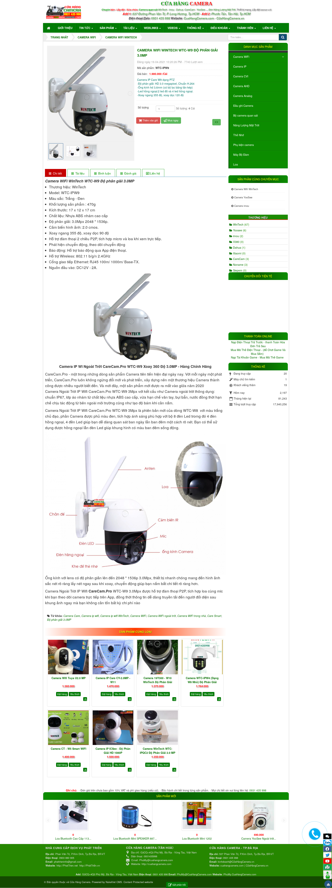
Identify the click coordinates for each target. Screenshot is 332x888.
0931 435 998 (160, 18)
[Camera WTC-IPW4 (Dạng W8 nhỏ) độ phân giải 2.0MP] (202, 657)
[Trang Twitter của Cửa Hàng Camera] (327, 854)
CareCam (190, 9)
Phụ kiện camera (243, 145)
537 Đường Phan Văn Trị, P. (150, 14)
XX (216, 122)
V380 (238, 242)
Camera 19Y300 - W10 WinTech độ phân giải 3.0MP (157, 682)
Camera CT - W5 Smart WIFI (68, 749)
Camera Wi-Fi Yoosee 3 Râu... (196, 836)
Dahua (238, 247)
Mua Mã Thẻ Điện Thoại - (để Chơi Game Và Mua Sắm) (258, 352)
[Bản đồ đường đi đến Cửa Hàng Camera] (327, 867)
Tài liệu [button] (129, 28)
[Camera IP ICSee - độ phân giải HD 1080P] (113, 727)
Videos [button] (173, 28)
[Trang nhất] (49, 28)
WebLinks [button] (151, 28)
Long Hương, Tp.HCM (184, 14)
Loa (235, 164)
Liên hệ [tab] (155, 173)
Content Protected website (138, 882)
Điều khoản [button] (219, 28)
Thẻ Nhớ (238, 135)
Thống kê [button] (194, 28)
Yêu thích (75, 694)
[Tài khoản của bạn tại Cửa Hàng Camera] (327, 873)
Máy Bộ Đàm (241, 154)
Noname (240, 264)
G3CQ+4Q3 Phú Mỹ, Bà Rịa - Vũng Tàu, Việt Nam (110, 874)
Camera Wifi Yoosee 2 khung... (135, 838)
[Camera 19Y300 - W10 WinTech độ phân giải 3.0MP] (157, 657)
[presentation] (51, 93)
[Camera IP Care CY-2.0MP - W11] (113, 657)
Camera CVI (240, 76)
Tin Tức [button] (85, 28)
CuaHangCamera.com (199, 18)
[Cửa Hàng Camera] (63, 11)
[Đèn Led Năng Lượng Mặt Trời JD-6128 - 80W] (259, 815)
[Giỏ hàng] (327, 876)
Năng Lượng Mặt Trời (246, 125)
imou (237, 236)
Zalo (327, 842)
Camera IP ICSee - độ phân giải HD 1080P (112, 751)
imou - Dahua (176, 9)
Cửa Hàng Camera (80, 882)
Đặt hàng (62, 694)
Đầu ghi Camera (243, 106)
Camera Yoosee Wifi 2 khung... (73, 838)
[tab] (55, 173)
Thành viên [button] (245, 28)
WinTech (163, 9)
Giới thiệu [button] (65, 28)
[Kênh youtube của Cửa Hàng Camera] (327, 861)
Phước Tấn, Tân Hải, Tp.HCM (230, 14)
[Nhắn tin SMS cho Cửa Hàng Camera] (327, 836)
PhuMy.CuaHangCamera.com (239, 874)
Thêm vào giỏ (150, 120)
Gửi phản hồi (179, 884)
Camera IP (239, 66)
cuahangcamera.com (232, 865)
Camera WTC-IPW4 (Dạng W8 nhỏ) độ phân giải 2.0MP (202, 682)
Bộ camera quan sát (245, 115)
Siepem (239, 270)
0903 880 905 (66, 858)
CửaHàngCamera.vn (230, 18)
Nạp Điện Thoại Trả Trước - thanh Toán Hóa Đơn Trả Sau (258, 344)
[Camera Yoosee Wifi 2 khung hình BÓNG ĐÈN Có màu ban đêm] (73, 815)
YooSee (201, 9)
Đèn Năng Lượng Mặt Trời (222, 9)
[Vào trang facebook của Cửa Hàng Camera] (327, 849)
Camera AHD (241, 86)
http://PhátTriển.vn (89, 865)
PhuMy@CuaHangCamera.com (194, 874)
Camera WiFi (241, 57)
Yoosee (239, 230)
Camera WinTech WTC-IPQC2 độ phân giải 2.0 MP (157, 751)
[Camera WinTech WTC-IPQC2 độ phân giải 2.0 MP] (157, 727)
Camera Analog (242, 96)
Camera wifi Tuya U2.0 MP (68, 678)
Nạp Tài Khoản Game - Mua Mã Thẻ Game (257, 357)
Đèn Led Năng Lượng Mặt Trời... (258, 838)
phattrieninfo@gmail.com (68, 861)
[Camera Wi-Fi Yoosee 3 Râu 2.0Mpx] (197, 814)
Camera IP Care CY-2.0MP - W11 (113, 680)
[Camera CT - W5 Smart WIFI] (68, 727)
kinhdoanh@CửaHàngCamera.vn (236, 861)
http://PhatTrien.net (67, 865)
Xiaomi (239, 253)
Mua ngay (172, 120)
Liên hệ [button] (268, 28)
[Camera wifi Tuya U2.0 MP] (68, 657)
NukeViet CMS (114, 882)
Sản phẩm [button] (107, 28)
